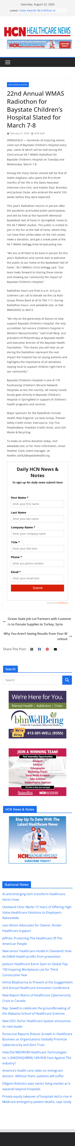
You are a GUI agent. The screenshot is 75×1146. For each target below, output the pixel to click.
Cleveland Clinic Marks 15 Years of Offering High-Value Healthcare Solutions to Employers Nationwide (37, 912)
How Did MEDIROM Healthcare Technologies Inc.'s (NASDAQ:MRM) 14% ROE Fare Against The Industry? (36, 1057)
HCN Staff (39, 133)
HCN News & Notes (17, 84)
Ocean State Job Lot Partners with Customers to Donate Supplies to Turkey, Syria (39, 621)
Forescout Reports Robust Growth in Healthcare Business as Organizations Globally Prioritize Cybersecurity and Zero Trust (37, 1039)
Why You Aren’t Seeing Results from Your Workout (35, 636)
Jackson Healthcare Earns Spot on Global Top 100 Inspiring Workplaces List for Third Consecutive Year (35, 969)
